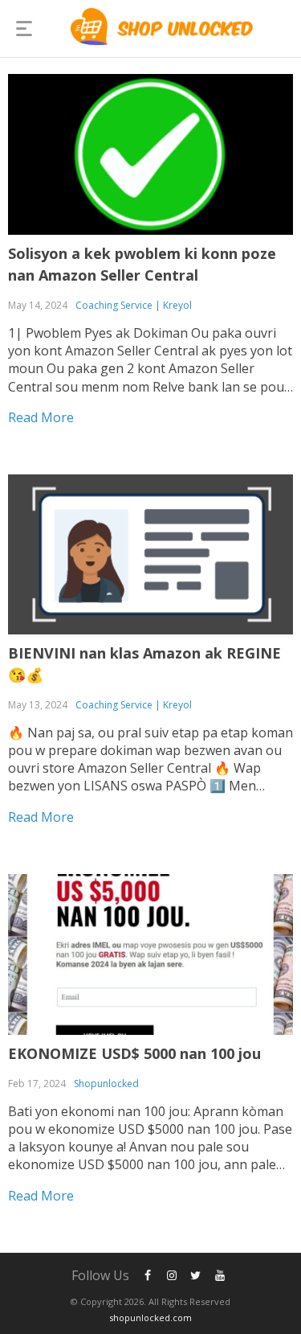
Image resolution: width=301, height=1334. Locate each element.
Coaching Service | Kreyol (133, 305)
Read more (41, 417)
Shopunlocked (106, 1083)
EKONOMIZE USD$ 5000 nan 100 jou (134, 1053)
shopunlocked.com (150, 1317)
